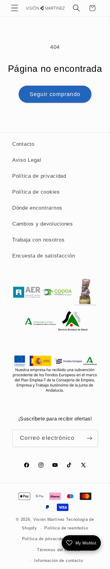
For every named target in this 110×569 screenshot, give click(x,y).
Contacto (23, 144)
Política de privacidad (39, 176)
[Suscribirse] (89, 438)
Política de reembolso (66, 528)
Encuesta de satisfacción (43, 256)
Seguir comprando (55, 94)
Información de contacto (58, 560)
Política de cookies (36, 192)
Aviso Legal (26, 160)
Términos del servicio (58, 550)
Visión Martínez (49, 519)
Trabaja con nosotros (38, 240)
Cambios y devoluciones (42, 224)
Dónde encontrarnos (37, 208)
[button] (15, 8)
